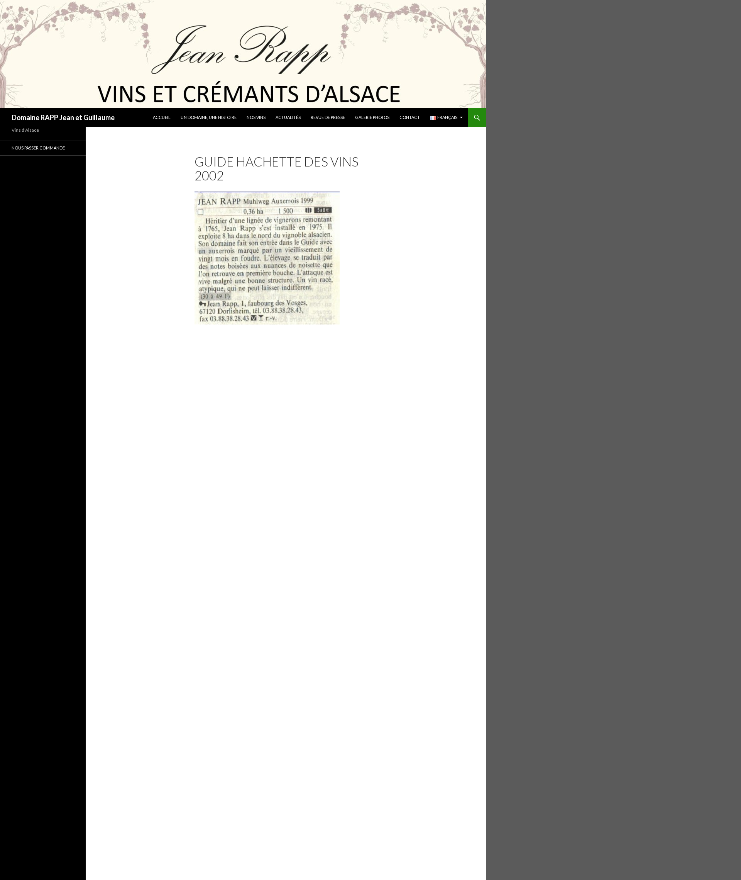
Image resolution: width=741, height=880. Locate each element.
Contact (409, 117)
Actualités (288, 117)
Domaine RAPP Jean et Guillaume (63, 117)
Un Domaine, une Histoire (209, 117)
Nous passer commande (38, 147)
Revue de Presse (328, 117)
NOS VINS (256, 117)
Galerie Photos (372, 117)
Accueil (162, 117)
